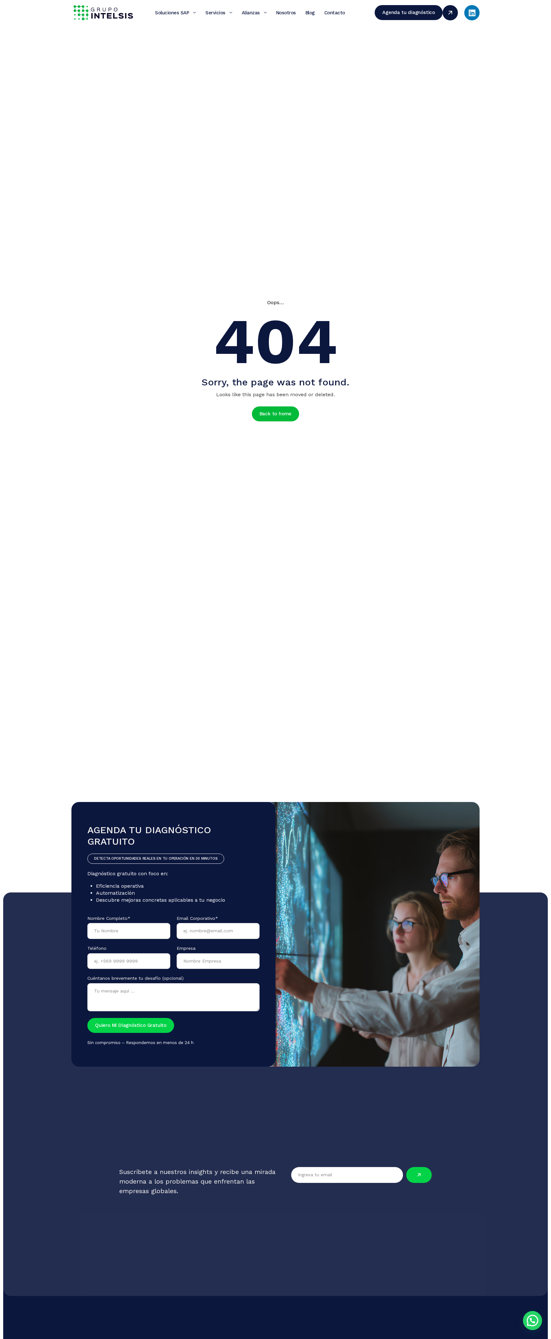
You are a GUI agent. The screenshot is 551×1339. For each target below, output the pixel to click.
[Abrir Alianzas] (265, 12)
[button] (532, 1320)
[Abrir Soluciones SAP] (194, 12)
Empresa (186, 948)
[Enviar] (419, 1175)
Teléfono (97, 948)
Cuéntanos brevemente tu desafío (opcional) (135, 978)
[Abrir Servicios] (231, 12)
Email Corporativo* (197, 918)
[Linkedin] (472, 12)
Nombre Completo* (108, 918)
